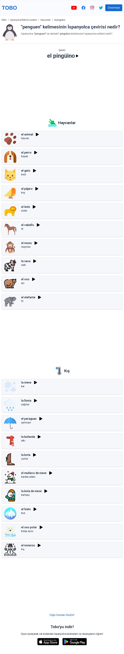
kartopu (25, 494)
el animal (27, 134)
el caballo (27, 225)
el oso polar (29, 527)
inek (23, 264)
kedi (23, 174)
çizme (24, 458)
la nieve (26, 382)
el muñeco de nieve (33, 473)
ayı (22, 283)
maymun (26, 246)
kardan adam (28, 476)
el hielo (26, 509)
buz (23, 513)
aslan (24, 210)
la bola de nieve (31, 491)
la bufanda (28, 436)
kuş (23, 192)
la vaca (26, 261)
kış (22, 549)
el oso (25, 279)
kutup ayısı (27, 531)
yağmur (25, 404)
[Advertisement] (62, 86)
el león (25, 206)
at (22, 228)
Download (114, 7)
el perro (26, 152)
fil (22, 301)
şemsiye (26, 422)
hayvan (25, 138)
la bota (25, 455)
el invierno (28, 545)
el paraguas (29, 418)
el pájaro (27, 188)
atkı (23, 440)
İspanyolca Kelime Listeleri (23, 20)
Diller (4, 20)
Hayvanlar (46, 20)
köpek (24, 156)
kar (23, 386)
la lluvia (26, 400)
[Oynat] (77, 55)
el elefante (28, 297)
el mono (26, 243)
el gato (25, 170)
